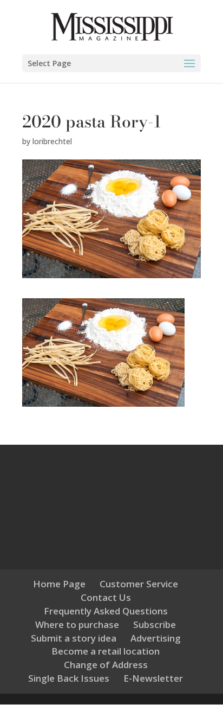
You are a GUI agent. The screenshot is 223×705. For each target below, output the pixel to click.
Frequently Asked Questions (106, 611)
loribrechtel (52, 141)
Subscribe (154, 624)
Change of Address (106, 664)
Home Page (59, 584)
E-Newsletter (153, 678)
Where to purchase (77, 624)
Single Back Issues (68, 678)
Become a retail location (105, 651)
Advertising (155, 638)
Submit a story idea (73, 638)
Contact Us (106, 597)
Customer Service (139, 584)
